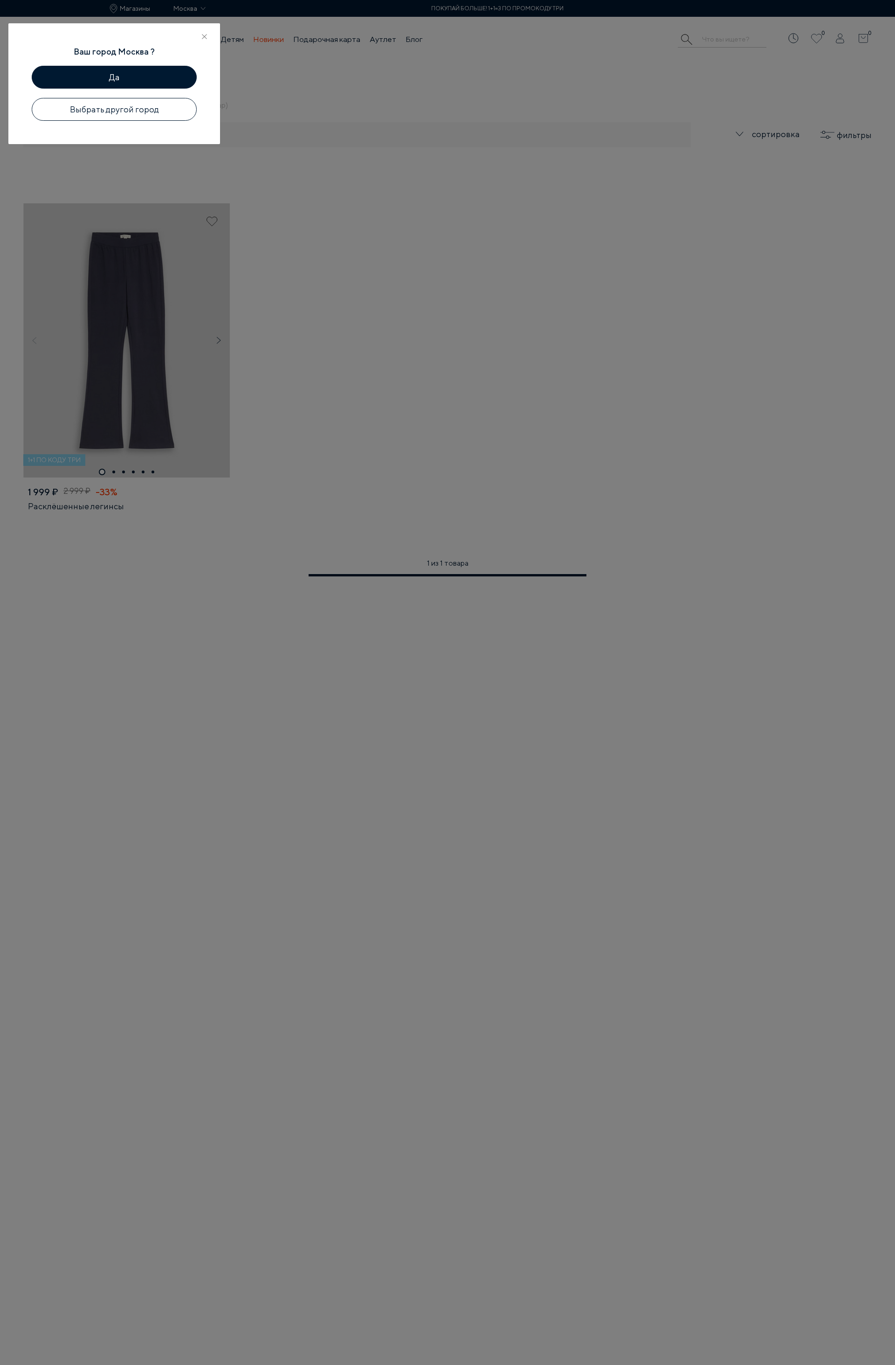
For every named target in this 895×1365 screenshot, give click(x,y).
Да (114, 77)
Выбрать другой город (114, 109)
